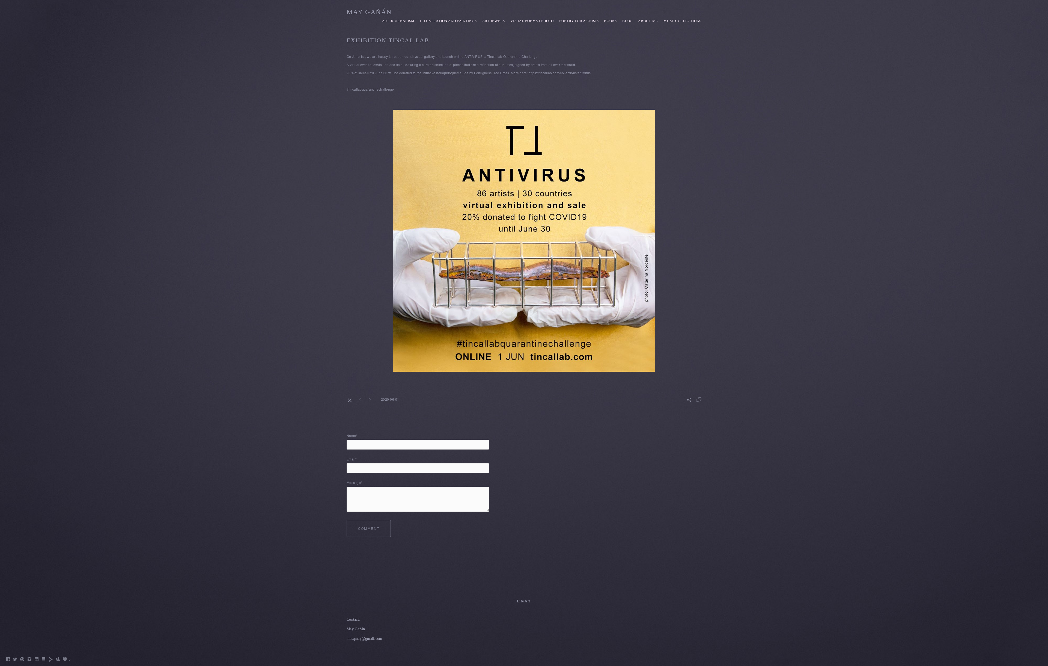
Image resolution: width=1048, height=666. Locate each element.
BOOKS (610, 21)
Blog (627, 21)
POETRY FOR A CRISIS (579, 21)
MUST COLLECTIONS (682, 21)
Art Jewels (493, 21)
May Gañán (369, 12)
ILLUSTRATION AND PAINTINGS (448, 21)
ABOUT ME (648, 21)
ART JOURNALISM (398, 21)
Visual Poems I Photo (532, 21)
